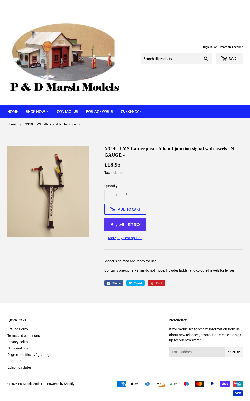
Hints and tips (17, 348)
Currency (130, 111)
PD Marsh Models (30, 384)
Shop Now (36, 111)
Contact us (67, 111)
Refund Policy (17, 329)
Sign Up (234, 352)
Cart (233, 58)
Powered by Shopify (60, 384)
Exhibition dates (19, 367)
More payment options (125, 238)
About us (14, 361)
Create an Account (231, 47)
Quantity (111, 186)
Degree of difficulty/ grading (28, 355)
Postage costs (99, 111)
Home (12, 111)
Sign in (207, 47)
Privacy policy (17, 342)
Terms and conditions (23, 336)
